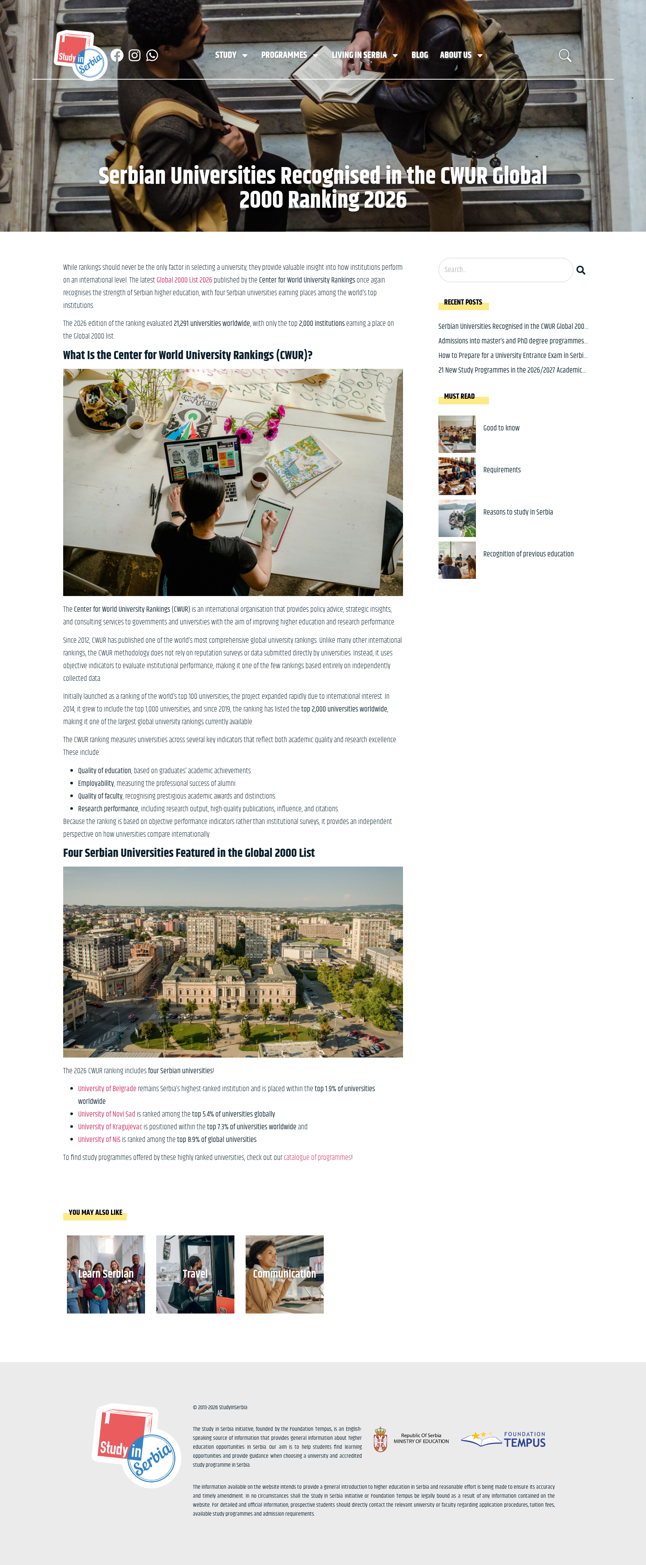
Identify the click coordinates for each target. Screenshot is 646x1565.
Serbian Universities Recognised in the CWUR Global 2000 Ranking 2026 (513, 332)
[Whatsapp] (152, 55)
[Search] (582, 270)
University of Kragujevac (110, 1127)
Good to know (501, 428)
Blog (420, 55)
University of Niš (99, 1140)
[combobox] (506, 270)
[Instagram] (134, 55)
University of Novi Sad (106, 1114)
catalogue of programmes (317, 1158)
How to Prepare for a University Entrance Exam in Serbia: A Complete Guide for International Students (513, 361)
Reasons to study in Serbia (518, 512)
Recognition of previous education (528, 554)
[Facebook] (117, 55)
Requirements (502, 470)
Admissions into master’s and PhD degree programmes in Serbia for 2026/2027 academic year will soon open (511, 347)
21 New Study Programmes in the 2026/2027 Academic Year (510, 376)
